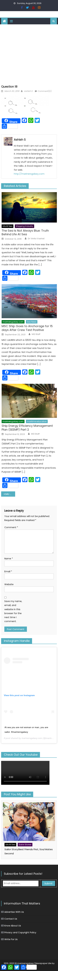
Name (8, 558)
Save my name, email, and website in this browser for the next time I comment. (13, 611)
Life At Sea (7, 226)
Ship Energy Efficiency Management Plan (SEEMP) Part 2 (27, 427)
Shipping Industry (24, 226)
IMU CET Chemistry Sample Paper (10, 494)
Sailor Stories (25, 844)
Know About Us (12, 925)
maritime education (37, 421)
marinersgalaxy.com (13, 321)
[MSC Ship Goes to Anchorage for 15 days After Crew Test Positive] (29, 301)
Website (9, 584)
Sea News (31, 321)
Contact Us (10, 918)
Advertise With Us (14, 912)
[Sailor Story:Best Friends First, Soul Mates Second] (29, 821)
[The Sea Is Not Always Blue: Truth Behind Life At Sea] (29, 207)
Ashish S (28, 91)
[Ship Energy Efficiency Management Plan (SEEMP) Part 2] (29, 401)
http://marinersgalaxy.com (29, 173)
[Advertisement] (29, 54)
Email (8, 571)
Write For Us (11, 939)
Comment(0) (45, 91)
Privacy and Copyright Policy (20, 932)
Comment (11, 527)
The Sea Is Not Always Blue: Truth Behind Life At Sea (25, 232)
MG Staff (36, 334)
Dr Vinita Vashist (36, 238)
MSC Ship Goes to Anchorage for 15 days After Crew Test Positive (27, 328)
